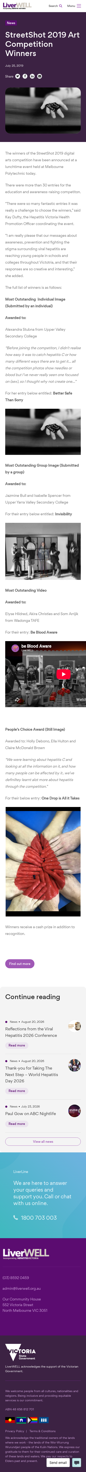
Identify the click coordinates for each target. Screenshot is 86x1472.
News (11, 23)
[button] (74, 6)
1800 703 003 (38, 1218)
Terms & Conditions (42, 1431)
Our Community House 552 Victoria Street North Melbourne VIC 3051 (25, 1305)
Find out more (19, 964)
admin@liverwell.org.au (22, 1289)
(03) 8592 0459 (16, 1278)
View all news (43, 1142)
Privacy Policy (14, 1431)
